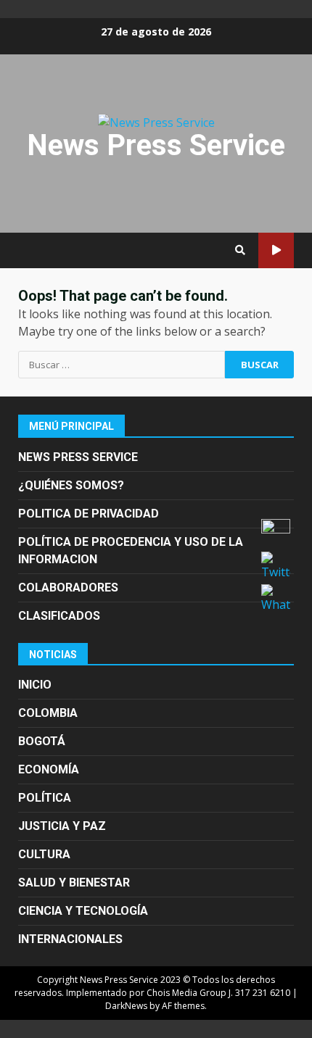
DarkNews (126, 1006)
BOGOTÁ (41, 741)
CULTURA (44, 854)
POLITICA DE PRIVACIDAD (88, 513)
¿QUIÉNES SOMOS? (71, 485)
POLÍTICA (44, 798)
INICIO (35, 685)
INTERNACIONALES (70, 939)
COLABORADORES (68, 587)
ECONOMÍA (48, 769)
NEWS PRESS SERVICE (78, 457)
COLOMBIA (48, 713)
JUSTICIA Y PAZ (62, 826)
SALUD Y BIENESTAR (74, 882)
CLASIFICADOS (59, 616)
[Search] (240, 250)
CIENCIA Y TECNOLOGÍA (83, 911)
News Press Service (156, 145)
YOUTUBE (276, 250)
